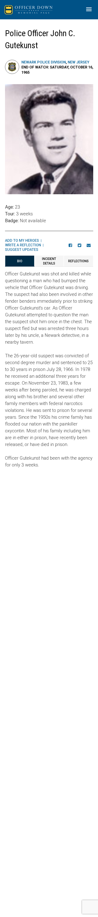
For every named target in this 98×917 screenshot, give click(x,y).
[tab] (19, 261)
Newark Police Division (43, 62)
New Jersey (78, 62)
